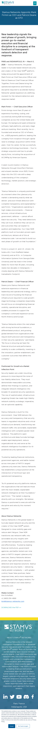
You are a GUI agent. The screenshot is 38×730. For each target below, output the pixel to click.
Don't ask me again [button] (23, 726)
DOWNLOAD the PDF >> (11, 607)
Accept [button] (12, 726)
